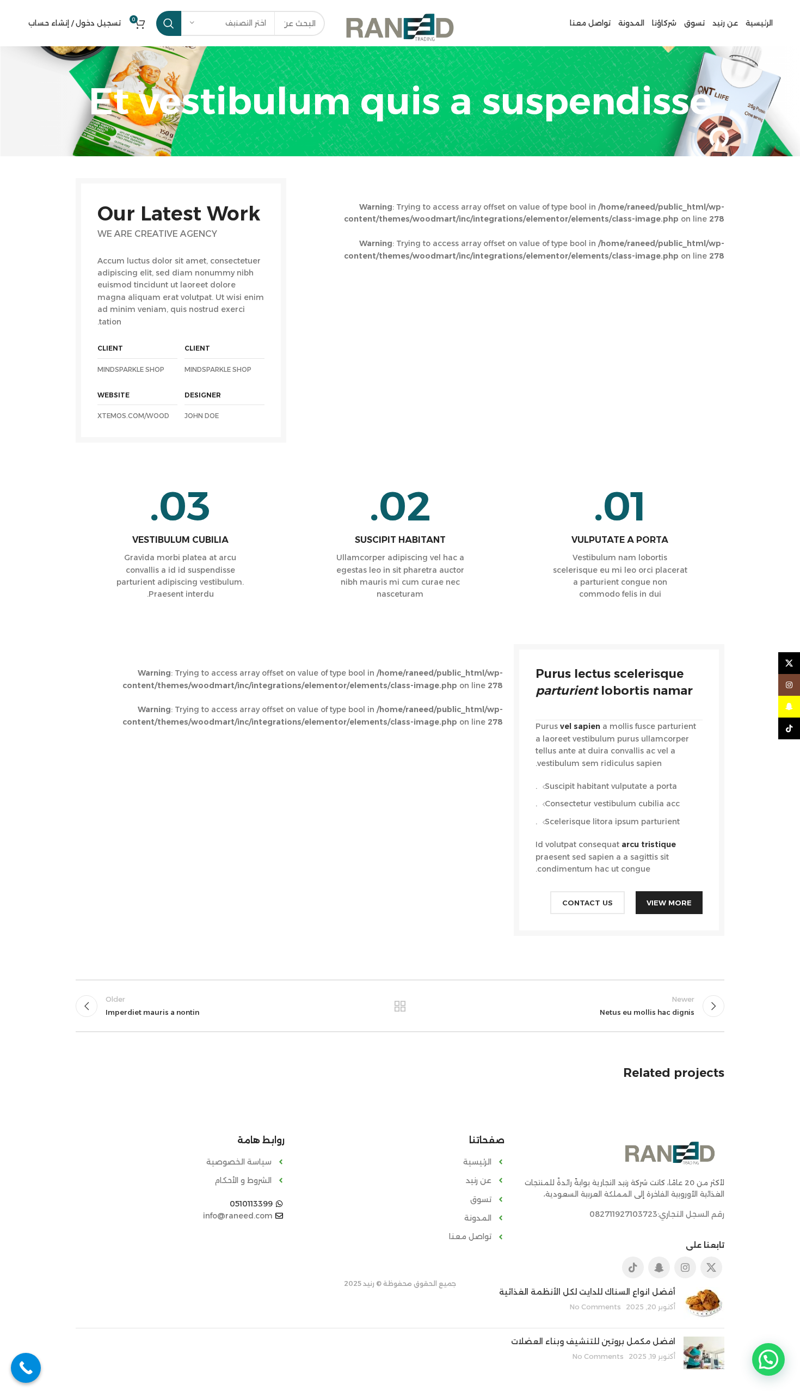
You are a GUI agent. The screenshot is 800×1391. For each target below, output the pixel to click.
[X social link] (711, 1267)
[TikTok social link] (633, 1267)
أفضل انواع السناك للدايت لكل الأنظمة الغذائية (587, 1292)
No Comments (595, 1307)
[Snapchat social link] (659, 1267)
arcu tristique (648, 844)
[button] (768, 1359)
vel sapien (580, 726)
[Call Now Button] (26, 1368)
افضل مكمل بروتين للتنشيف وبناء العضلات (593, 1341)
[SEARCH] (168, 23)
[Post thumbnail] (704, 1303)
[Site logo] (400, 26)
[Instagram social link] (685, 1267)
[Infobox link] (620, 543)
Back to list (400, 1006)
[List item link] (400, 1162)
